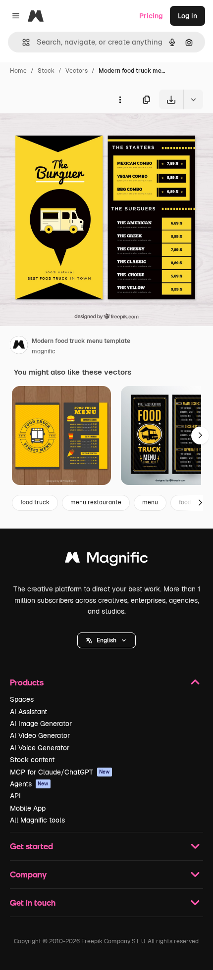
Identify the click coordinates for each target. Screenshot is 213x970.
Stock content (32, 759)
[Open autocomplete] (22, 42)
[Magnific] (106, 560)
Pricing (151, 15)
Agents (29, 783)
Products (27, 682)
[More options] (120, 99)
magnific (43, 351)
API (15, 795)
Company (28, 874)
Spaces (22, 699)
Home (18, 71)
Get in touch (32, 902)
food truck (35, 502)
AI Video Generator (40, 735)
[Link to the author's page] (19, 346)
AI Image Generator (41, 723)
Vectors (76, 71)
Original (63, 132)
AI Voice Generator (39, 747)
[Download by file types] (193, 99)
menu (150, 502)
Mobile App (28, 808)
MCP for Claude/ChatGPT (60, 772)
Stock (46, 71)
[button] (106, 640)
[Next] (200, 435)
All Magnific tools (37, 820)
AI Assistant (28, 711)
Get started (31, 846)
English (106, 640)
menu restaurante (95, 502)
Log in (187, 15)
